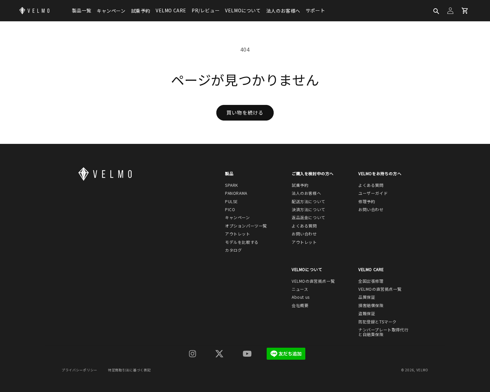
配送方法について (308, 201)
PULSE (231, 201)
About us (301, 297)
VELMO (422, 369)
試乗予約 (140, 10)
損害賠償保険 (371, 305)
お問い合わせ (304, 233)
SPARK (231, 185)
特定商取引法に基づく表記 (129, 369)
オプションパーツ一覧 (246, 225)
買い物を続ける (245, 112)
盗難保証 (366, 313)
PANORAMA (236, 193)
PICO (230, 209)
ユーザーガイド (373, 193)
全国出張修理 (371, 281)
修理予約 (366, 201)
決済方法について (308, 209)
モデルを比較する (242, 242)
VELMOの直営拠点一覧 (313, 281)
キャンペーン (111, 10)
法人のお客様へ (283, 10)
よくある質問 (304, 225)
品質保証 (366, 297)
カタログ (233, 250)
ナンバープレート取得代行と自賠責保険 (383, 332)
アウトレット (237, 233)
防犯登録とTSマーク (377, 321)
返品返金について (308, 217)
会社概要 (300, 305)
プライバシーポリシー (79, 369)
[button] (435, 10)
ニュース (300, 289)
